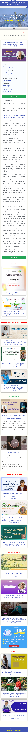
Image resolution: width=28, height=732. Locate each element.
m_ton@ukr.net (7, 91)
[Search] (27, 7)
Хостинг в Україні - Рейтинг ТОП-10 (14, 730)
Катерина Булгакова (8, 67)
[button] (6, 3)
